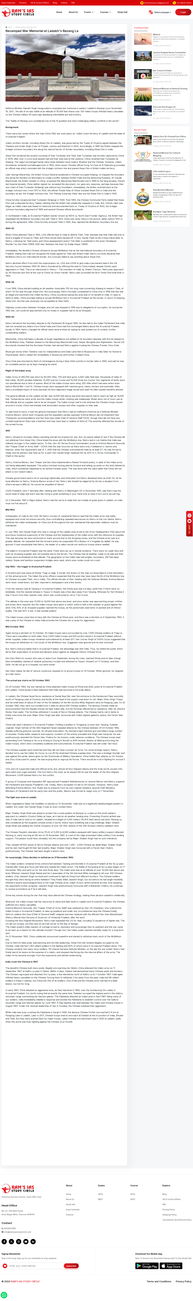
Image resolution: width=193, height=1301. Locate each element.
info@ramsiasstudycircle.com (17, 1232)
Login (183, 12)
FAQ (73, 3)
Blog (55, 3)
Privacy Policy (183, 1281)
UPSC (9, 27)
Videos (64, 3)
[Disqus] (65, 1061)
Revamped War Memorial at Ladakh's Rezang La (42, 31)
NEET (100, 1199)
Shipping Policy (169, 1215)
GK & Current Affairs (40, 3)
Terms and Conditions (159, 1281)
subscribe (71, 1266)
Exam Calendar (8, 3)
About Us (73, 12)
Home (59, 12)
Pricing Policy (168, 1209)
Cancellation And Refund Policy (176, 1220)
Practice (23, 3)
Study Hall (122, 12)
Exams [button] (87, 12)
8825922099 (9, 1228)
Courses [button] (104, 12)
